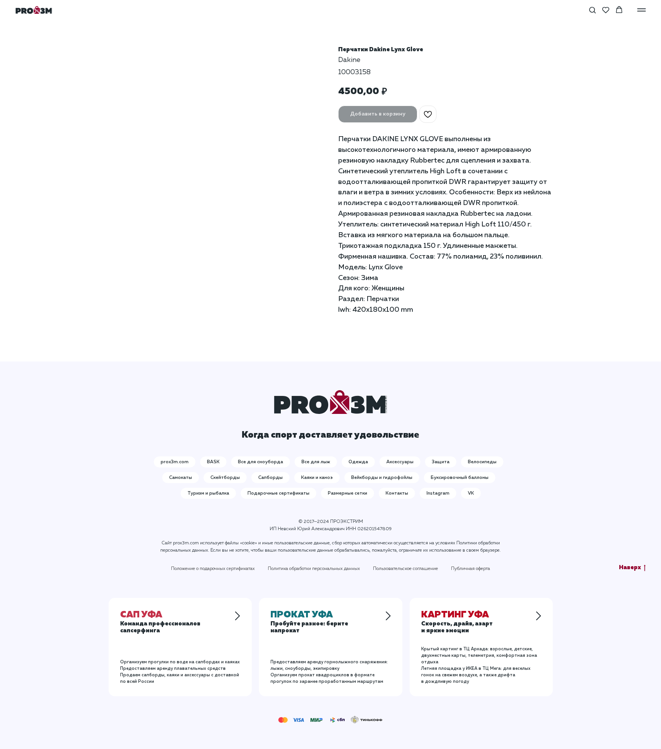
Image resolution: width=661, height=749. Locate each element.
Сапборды (270, 477)
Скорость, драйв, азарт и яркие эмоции (457, 623)
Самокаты (180, 477)
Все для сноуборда (260, 462)
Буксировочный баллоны (459, 477)
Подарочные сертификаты (278, 493)
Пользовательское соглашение (405, 569)
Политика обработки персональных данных (314, 569)
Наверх (630, 567)
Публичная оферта (470, 569)
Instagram (438, 493)
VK (471, 493)
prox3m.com (175, 462)
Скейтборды (225, 477)
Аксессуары (400, 462)
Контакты (397, 493)
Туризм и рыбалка (208, 493)
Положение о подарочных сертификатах (213, 569)
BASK (213, 462)
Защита (440, 462)
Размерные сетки (347, 493)
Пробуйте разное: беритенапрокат (309, 623)
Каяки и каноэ (317, 477)
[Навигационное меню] (641, 9)
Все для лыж (315, 462)
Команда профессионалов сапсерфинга (160, 623)
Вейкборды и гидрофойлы (381, 477)
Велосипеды (482, 462)
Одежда (358, 462)
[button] (592, 9)
